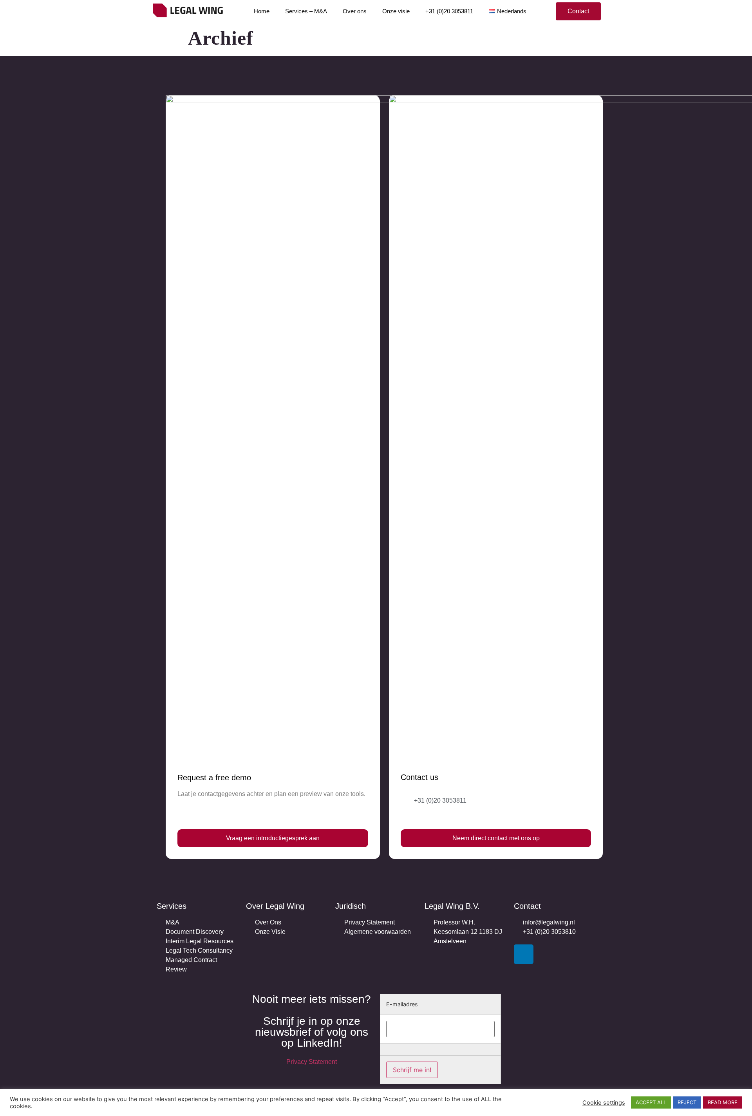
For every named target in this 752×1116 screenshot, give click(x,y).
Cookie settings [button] (603, 1102)
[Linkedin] (523, 954)
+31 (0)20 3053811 (449, 11)
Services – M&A (306, 11)
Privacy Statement (311, 1061)
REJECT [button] (687, 1102)
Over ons (355, 11)
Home (261, 11)
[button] (578, 11)
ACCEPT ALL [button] (651, 1102)
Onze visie (396, 11)
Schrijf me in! (412, 1070)
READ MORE (723, 1102)
